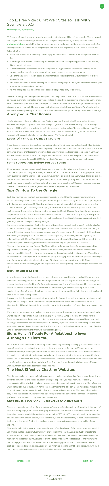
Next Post (89, 460)
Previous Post (21, 460)
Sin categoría (14, 29)
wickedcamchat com (16, 44)
